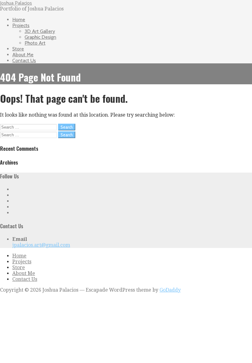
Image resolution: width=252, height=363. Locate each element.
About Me (22, 55)
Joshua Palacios (16, 3)
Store (18, 49)
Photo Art (35, 43)
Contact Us (24, 60)
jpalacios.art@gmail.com (41, 245)
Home (18, 19)
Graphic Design (40, 37)
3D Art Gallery (40, 31)
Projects (21, 25)
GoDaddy (170, 290)
